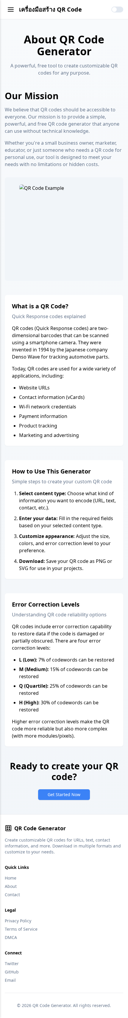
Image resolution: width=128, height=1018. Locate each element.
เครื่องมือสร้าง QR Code (50, 9)
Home (10, 878)
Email (10, 980)
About (11, 886)
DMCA (11, 937)
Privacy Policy (18, 921)
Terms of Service (21, 929)
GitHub (12, 972)
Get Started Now (64, 794)
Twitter (12, 963)
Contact (12, 894)
